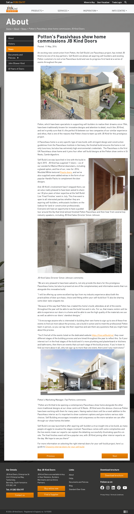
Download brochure (114, 475)
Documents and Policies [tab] (15, 56)
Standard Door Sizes (77, 489)
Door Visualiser (103, 2)
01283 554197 (19, 2)
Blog (71, 486)
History (11, 43)
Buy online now (51, 488)
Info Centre (118, 10)
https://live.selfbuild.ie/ (102, 335)
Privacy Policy (104, 495)
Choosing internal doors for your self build (64, 446)
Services (62, 10)
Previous (51, 456)
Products (36, 10)
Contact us (20, 495)
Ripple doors (66, 172)
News (24, 28)
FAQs (71, 478)
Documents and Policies (78, 482)
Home (9, 28)
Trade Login (117, 2)
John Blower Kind (16, 63)
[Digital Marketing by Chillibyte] (126, 511)
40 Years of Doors (16, 68)
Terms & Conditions (117, 495)
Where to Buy (89, 2)
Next (115, 456)
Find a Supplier (51, 494)
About (16, 28)
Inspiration (89, 10)
